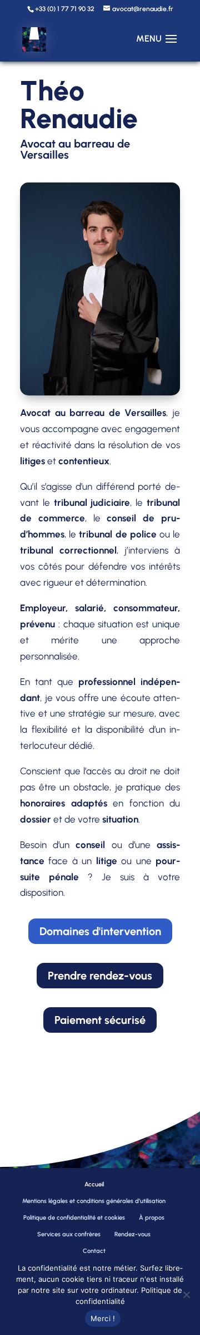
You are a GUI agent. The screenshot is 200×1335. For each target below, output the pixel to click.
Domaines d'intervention (100, 931)
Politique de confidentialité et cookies (74, 1217)
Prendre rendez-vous (100, 975)
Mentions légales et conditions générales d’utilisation (94, 1201)
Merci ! (103, 1318)
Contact (94, 1251)
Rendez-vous (132, 1234)
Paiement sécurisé (100, 1020)
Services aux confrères (69, 1234)
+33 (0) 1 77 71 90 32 (64, 9)
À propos (151, 1217)
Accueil (94, 1184)
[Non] (186, 1294)
